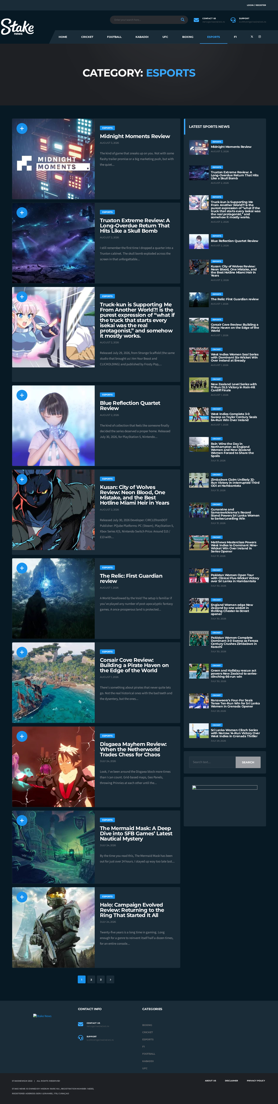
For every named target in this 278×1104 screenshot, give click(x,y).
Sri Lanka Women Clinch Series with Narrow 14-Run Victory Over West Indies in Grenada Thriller (235, 733)
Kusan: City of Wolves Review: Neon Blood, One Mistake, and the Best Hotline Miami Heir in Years (134, 495)
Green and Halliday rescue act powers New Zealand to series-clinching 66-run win (234, 674)
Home (63, 36)
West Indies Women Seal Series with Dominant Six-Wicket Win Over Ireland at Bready (234, 357)
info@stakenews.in (213, 22)
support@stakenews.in (252, 22)
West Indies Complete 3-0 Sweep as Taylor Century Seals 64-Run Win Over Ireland (234, 417)
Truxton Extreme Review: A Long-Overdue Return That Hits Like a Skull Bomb (135, 225)
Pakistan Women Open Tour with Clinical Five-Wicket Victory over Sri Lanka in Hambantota (235, 578)
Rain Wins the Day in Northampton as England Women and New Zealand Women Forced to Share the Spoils (232, 450)
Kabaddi (142, 36)
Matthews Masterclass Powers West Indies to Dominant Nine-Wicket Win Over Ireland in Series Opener (234, 546)
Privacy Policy (256, 1080)
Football (114, 36)
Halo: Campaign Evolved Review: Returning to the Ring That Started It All (132, 910)
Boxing (187, 36)
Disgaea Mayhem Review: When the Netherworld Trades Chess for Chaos (133, 749)
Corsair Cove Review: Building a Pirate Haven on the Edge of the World (134, 665)
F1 (235, 36)
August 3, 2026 (109, 142)
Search (248, 762)
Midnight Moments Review (135, 136)
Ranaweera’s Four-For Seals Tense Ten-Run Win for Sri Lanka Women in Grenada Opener (235, 703)
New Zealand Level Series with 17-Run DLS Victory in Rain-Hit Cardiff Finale (234, 387)
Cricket (87, 36)
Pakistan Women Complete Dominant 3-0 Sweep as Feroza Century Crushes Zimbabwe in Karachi (234, 642)
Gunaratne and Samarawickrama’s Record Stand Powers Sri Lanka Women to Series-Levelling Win (235, 513)
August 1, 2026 (109, 587)
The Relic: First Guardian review (131, 578)
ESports (213, 36)
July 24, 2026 (108, 761)
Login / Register (256, 5)
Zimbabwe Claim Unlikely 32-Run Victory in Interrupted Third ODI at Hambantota (235, 483)
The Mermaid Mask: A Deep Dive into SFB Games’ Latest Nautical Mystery (136, 833)
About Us (210, 1080)
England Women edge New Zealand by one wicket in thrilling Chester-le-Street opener (232, 609)
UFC (165, 36)
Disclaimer (231, 1080)
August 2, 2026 (109, 237)
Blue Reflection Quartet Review (130, 405)
